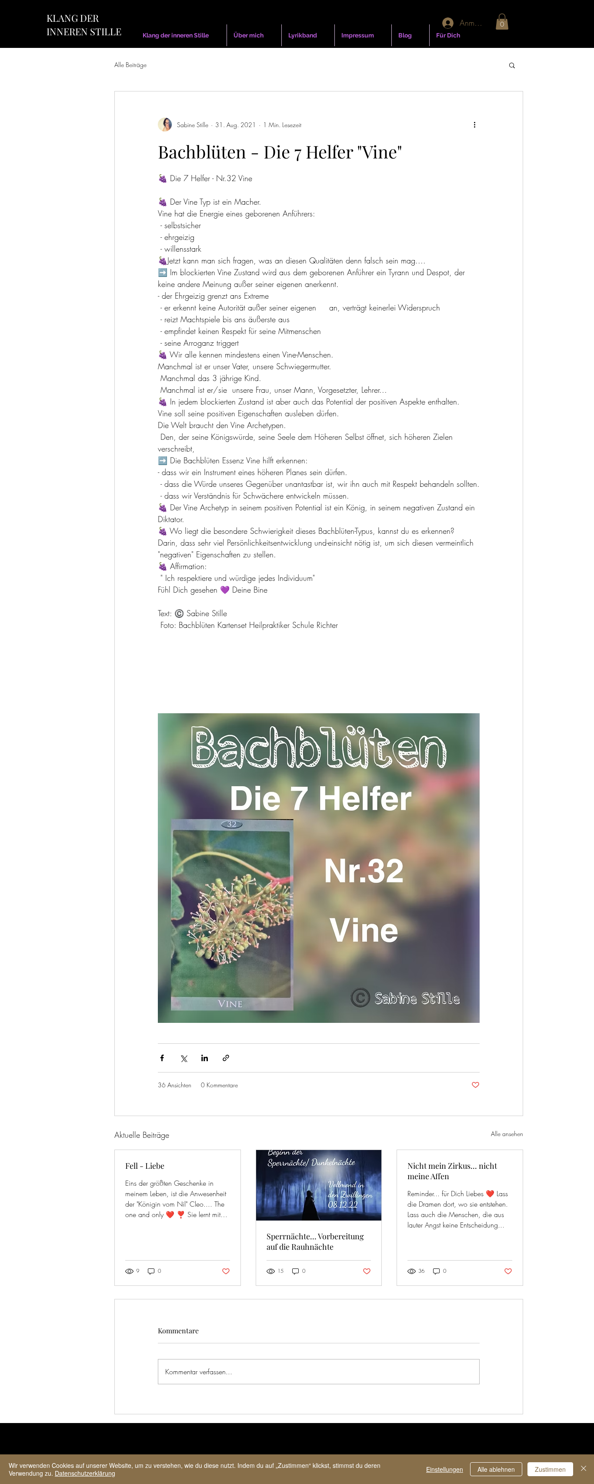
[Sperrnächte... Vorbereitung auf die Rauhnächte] (319, 1185)
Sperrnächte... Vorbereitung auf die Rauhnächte (315, 1241)
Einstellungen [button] (444, 1469)
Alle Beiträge (130, 65)
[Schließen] (583, 1469)
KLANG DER (73, 17)
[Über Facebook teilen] (162, 1058)
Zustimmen (550, 1469)
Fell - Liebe (144, 1165)
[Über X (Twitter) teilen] (183, 1058)
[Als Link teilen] (226, 1058)
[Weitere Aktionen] (474, 124)
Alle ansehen (507, 1134)
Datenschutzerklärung (85, 1473)
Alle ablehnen (496, 1469)
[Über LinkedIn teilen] (204, 1058)
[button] (502, 21)
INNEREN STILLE (84, 31)
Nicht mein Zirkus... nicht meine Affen (452, 1170)
